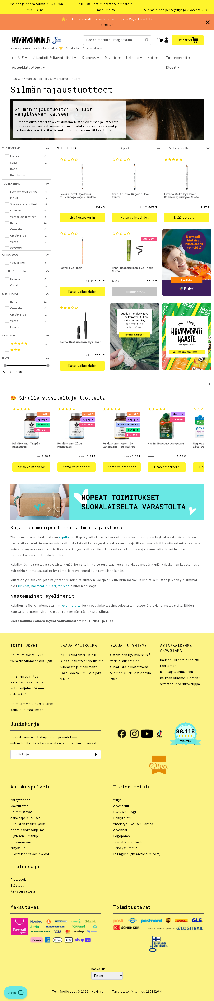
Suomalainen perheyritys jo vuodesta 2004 (176, 10)
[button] (188, 40)
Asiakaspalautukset (25, 818)
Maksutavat (19, 806)
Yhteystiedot (20, 800)
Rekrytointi (122, 818)
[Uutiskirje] (96, 754)
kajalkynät (67, 537)
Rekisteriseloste (23, 891)
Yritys (117, 800)
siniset (51, 586)
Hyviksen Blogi (124, 812)
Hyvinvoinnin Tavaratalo (110, 991)
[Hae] (146, 40)
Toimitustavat (21, 812)
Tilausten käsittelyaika (28, 824)
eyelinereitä (71, 605)
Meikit (42, 78)
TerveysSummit (125, 848)
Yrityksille (72, 48)
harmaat (37, 586)
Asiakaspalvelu (20, 48)
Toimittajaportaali (127, 842)
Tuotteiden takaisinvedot (29, 854)
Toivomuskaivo (92, 48)
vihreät (63, 586)
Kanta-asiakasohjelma (27, 830)
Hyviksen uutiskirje (24, 836)
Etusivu (15, 78)
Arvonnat (120, 830)
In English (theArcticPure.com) (136, 854)
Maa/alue (98, 969)
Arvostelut (121, 806)
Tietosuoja (18, 879)
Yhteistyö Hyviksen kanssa (133, 824)
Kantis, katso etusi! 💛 (48, 48)
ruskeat (23, 586)
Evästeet (17, 885)
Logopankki (122, 836)
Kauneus (30, 78)
